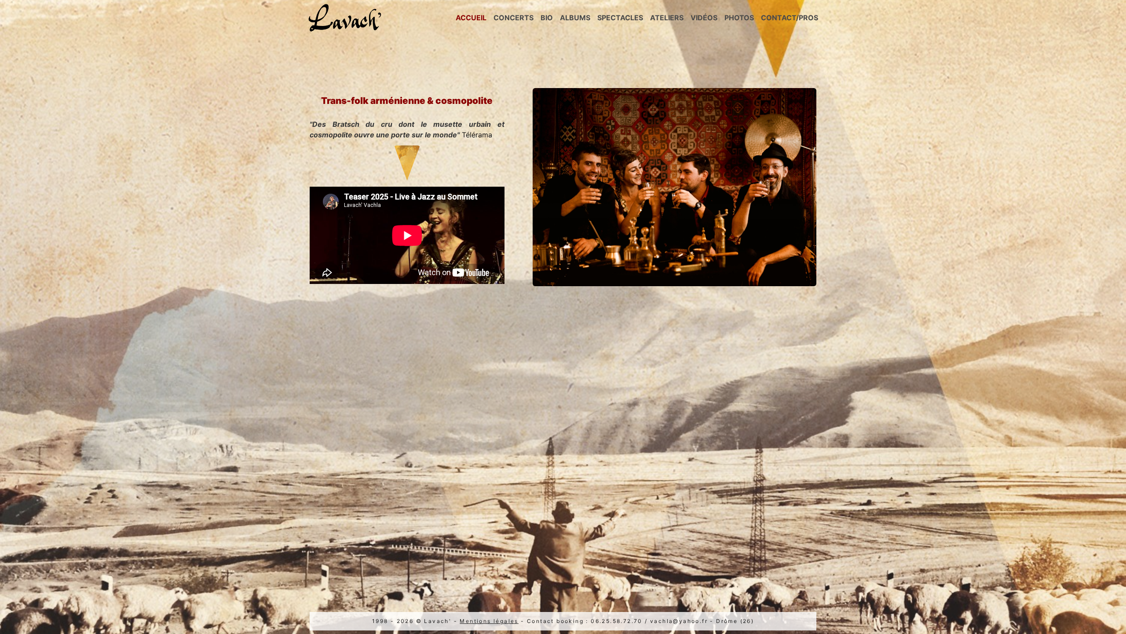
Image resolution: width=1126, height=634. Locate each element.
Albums (575, 17)
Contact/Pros (789, 17)
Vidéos (704, 17)
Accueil (471, 17)
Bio (547, 17)
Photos (739, 17)
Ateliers (667, 17)
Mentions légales (489, 621)
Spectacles (620, 17)
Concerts (514, 17)
